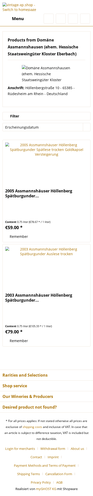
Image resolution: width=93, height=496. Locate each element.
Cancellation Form (58, 474)
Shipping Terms (28, 474)
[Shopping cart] (85, 19)
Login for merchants (20, 448)
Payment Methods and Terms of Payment (45, 465)
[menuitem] (13, 19)
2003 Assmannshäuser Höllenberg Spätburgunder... (38, 298)
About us (77, 448)
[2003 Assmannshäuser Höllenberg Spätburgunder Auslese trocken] (46, 269)
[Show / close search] (49, 19)
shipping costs (32, 427)
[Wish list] (61, 19)
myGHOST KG (46, 489)
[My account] (73, 19)
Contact (36, 457)
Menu (18, 18)
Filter (14, 116)
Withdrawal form (52, 448)
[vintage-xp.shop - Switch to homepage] (24, 6)
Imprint (53, 457)
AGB (59, 482)
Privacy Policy (41, 482)
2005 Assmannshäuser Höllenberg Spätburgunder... (38, 193)
